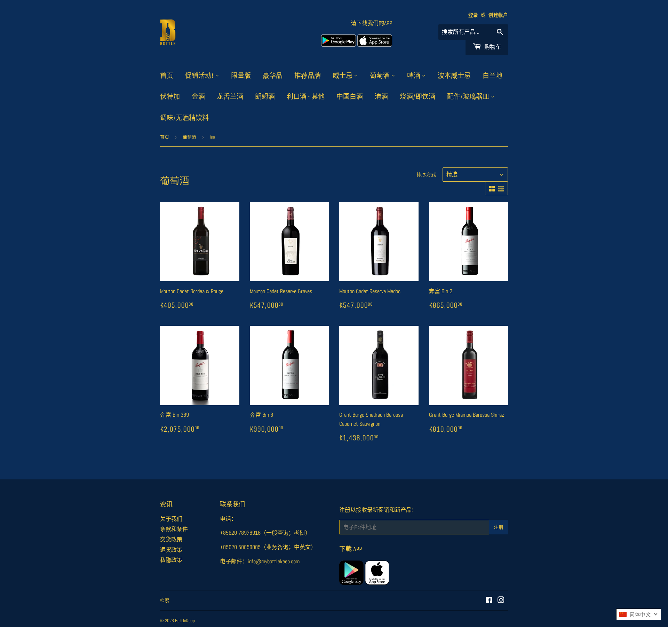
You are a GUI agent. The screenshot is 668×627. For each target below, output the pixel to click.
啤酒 (414, 76)
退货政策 (171, 550)
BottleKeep (185, 621)
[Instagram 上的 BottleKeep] (501, 600)
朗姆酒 (265, 97)
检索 (164, 600)
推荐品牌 (307, 76)
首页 (166, 76)
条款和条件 (174, 529)
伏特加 (170, 97)
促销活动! (200, 76)
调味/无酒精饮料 (184, 118)
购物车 (492, 47)
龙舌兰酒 (230, 97)
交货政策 (171, 539)
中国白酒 (349, 97)
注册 (498, 527)
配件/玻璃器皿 (469, 97)
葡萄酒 (380, 76)
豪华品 (273, 76)
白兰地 (492, 76)
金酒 (198, 97)
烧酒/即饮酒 (417, 97)
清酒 (381, 97)
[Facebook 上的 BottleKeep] (489, 600)
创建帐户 (498, 15)
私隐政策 (171, 560)
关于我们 (171, 519)
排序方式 (426, 174)
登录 (473, 15)
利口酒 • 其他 (306, 97)
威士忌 (343, 76)
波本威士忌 (454, 76)
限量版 (241, 76)
